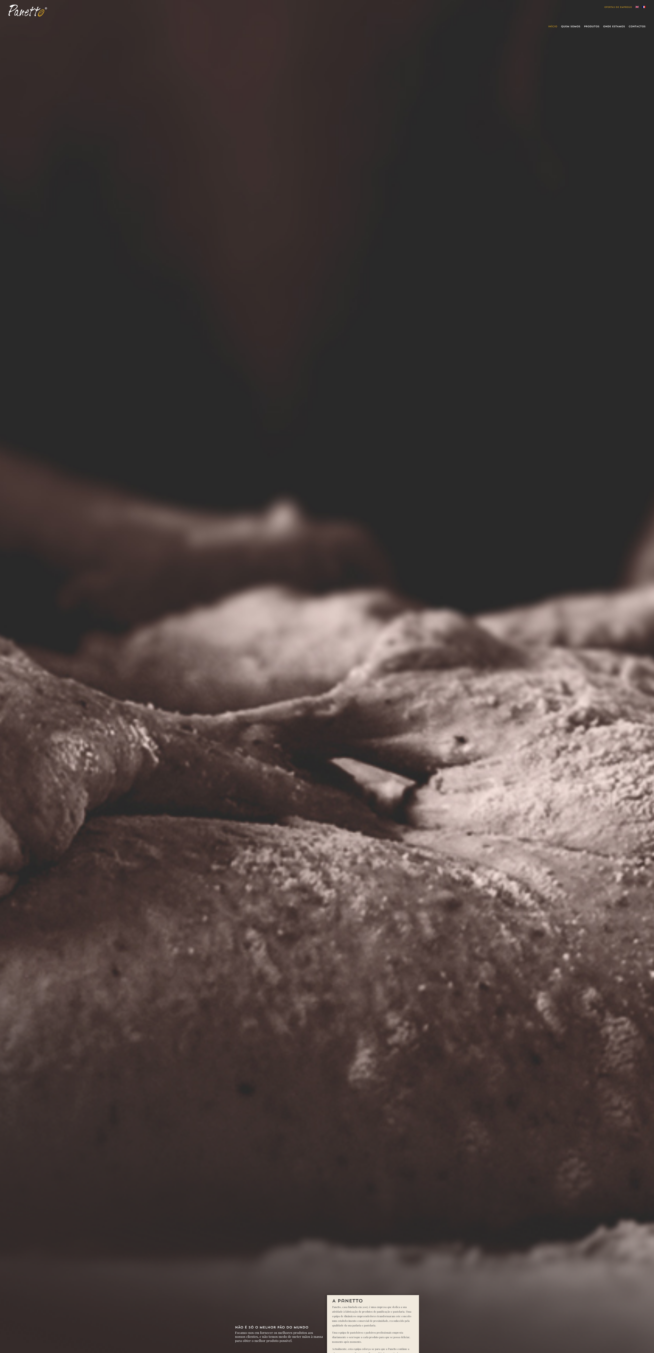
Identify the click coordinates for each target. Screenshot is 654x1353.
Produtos (591, 26)
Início (552, 26)
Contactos (637, 26)
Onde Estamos (614, 26)
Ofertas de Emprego (618, 7)
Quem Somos (570, 26)
